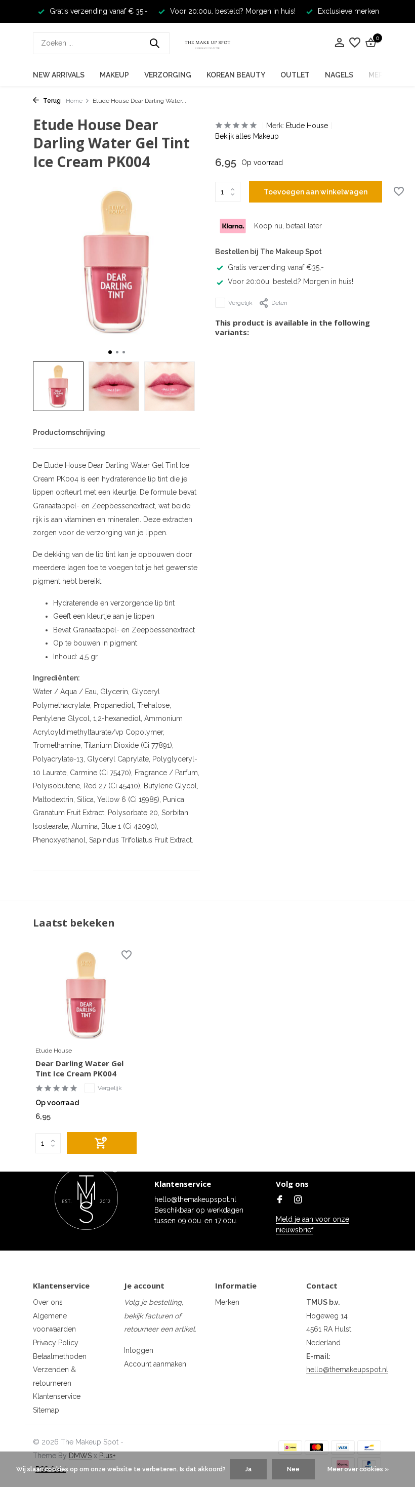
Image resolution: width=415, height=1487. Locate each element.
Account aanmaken (155, 1364)
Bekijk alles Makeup (247, 136)
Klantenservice (56, 1396)
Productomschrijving (69, 432)
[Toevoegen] (102, 1143)
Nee (293, 1469)
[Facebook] (280, 1200)
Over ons (48, 1302)
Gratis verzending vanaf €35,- (276, 267)
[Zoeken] (154, 43)
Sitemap (46, 1410)
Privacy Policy (55, 1343)
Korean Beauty (235, 75)
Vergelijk (240, 302)
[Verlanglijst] (354, 43)
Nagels (339, 75)
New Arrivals (59, 75)
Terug (51, 100)
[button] (110, 352)
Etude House (307, 126)
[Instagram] (298, 1200)
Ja (248, 1469)
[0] (369, 43)
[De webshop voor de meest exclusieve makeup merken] (207, 43)
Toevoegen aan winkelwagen (315, 192)
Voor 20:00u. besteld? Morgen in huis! (290, 281)
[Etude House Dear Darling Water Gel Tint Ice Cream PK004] (86, 995)
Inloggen (138, 1350)
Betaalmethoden (60, 1356)
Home (74, 100)
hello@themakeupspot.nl (347, 1369)
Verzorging (167, 75)
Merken (227, 1302)
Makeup (114, 75)
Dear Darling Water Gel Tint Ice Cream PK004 (79, 1068)
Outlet (295, 75)
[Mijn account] (339, 43)
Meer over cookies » (358, 1469)
